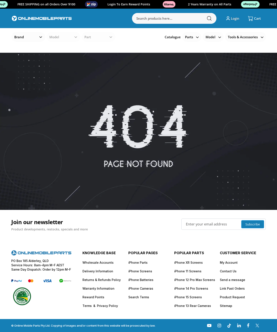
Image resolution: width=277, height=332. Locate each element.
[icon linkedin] (239, 325)
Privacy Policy (107, 306)
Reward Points (93, 297)
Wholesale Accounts (98, 262)
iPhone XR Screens (188, 262)
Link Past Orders (232, 288)
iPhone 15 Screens (188, 297)
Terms (87, 306)
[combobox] (174, 18)
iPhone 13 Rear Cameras (192, 306)
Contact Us (228, 271)
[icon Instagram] (219, 325)
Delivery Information (97, 271)
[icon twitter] (257, 325)
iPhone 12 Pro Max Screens (194, 280)
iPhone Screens (140, 271)
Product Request (232, 297)
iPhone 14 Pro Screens (191, 288)
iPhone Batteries (140, 280)
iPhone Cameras (140, 288)
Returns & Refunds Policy (101, 280)
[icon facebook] (248, 325)
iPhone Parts (138, 262)
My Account (229, 262)
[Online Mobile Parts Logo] (41, 18)
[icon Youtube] (209, 325)
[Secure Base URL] (41, 254)
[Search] (209, 18)
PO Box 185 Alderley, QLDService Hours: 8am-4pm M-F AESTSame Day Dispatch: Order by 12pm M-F (41, 265)
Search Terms (138, 297)
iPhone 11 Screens (187, 271)
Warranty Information (98, 288)
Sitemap (226, 306)
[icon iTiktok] (229, 325)
